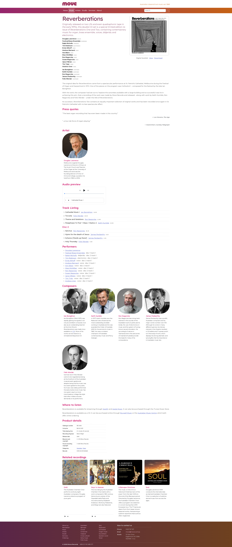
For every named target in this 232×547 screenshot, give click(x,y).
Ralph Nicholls (67, 43)
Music (71, 10)
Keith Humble (67, 72)
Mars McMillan (67, 55)
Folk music (84, 540)
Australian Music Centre (147, 413)
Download (158, 58)
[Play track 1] (69, 200)
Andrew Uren (67, 66)
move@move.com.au (133, 532)
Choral (83, 529)
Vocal (100, 538)
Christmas (84, 532)
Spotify (105, 409)
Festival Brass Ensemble (71, 41)
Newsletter (66, 527)
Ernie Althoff (67, 48)
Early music (84, 538)
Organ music (103, 532)
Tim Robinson (67, 46)
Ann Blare (66, 53)
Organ (84, 448)
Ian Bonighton (67, 69)
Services (92, 10)
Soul (147, 487)
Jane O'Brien (67, 62)
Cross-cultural (85, 536)
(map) (133, 538)
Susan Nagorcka (68, 59)
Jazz (100, 525)
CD (73, 331)
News (65, 10)
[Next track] (68, 516)
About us (65, 525)
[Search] (168, 10)
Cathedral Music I (77, 200)
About (99, 10)
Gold (65, 487)
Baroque (83, 527)
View (151, 58)
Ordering (65, 538)
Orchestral (102, 529)
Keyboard (102, 527)
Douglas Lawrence (69, 39)
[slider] (84, 193)
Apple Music (117, 409)
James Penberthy (68, 76)
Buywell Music (126, 413)
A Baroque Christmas (127, 487)
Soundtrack (102, 534)
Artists (77, 10)
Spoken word (103, 536)
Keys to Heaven (97, 487)
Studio (84, 10)
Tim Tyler (66, 64)
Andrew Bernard (68, 50)
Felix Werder (67, 79)
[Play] (84, 190)
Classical (83, 534)
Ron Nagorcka (67, 57)
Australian (79, 448)
